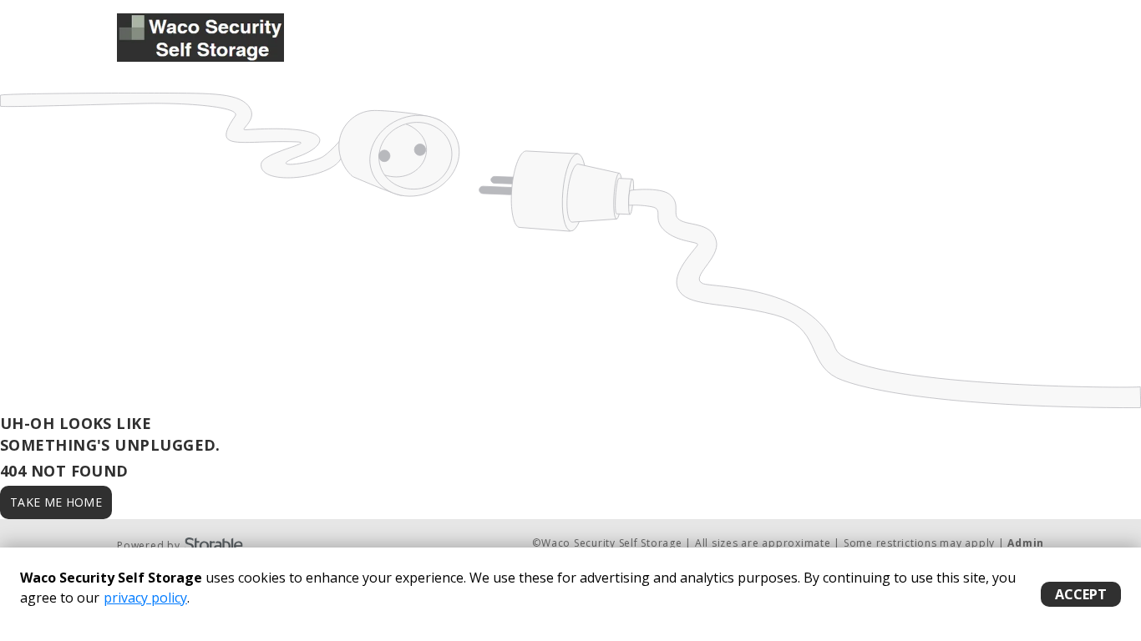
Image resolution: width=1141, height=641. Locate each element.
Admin (1025, 543)
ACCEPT (1081, 594)
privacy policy (145, 597)
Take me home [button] (56, 502)
